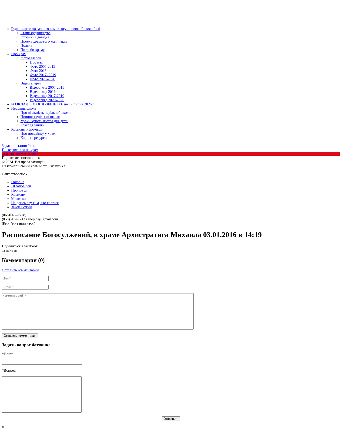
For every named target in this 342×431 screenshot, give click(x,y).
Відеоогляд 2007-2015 (47, 87)
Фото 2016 (38, 71)
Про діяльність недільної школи (45, 112)
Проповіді (19, 190)
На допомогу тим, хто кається (35, 203)
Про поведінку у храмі (38, 133)
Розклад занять (32, 125)
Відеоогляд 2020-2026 (47, 100)
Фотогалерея (30, 58)
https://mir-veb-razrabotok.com (45, 174)
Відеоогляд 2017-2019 (47, 96)
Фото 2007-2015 (42, 66)
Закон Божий (21, 207)
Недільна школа (23, 108)
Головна (17, 182)
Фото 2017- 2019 (43, 75)
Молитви (18, 199)
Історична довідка (34, 37)
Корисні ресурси (33, 138)
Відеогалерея (30, 83)
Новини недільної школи (40, 117)
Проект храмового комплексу (43, 41)
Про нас (36, 62)
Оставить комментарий (20, 270)
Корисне (18, 194)
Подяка (26, 45)
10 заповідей (21, 186)
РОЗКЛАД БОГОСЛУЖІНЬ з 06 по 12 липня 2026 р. (53, 104)
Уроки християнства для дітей (44, 121)
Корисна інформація (27, 129)
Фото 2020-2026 (42, 79)
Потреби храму (32, 50)
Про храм (18, 54)
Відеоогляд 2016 (43, 92)
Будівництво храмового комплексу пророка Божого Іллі (55, 29)
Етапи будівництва (35, 33)
